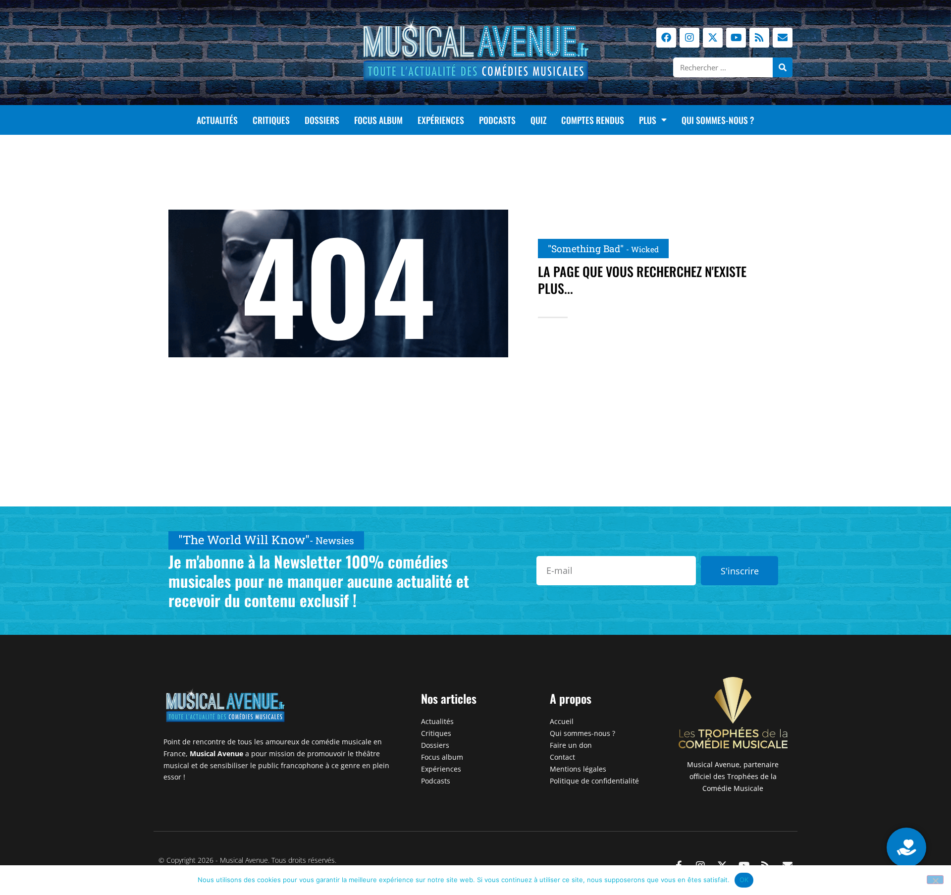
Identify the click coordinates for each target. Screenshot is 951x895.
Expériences (441, 119)
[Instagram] (689, 38)
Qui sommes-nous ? (718, 119)
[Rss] (759, 38)
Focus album (378, 119)
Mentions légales (578, 769)
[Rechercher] (782, 67)
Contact (562, 757)
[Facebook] (666, 38)
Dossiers (322, 119)
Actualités (217, 119)
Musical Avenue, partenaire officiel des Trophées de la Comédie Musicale (733, 776)
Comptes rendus (592, 119)
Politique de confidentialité (594, 780)
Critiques (271, 119)
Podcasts (497, 119)
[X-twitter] (713, 38)
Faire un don (571, 745)
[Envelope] (782, 38)
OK (744, 880)
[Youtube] (736, 38)
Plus (647, 119)
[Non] (935, 879)
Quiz (538, 119)
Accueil (562, 721)
